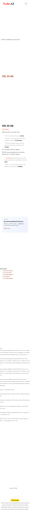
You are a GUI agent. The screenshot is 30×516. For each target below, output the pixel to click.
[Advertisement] (15, 23)
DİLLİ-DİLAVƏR (7, 272)
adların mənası (2, 498)
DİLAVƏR (8, 76)
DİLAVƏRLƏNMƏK (8, 278)
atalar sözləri (2, 496)
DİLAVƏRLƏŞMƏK (8, 274)
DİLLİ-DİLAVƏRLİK (8, 270)
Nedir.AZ (12, 488)
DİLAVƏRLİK (6, 276)
